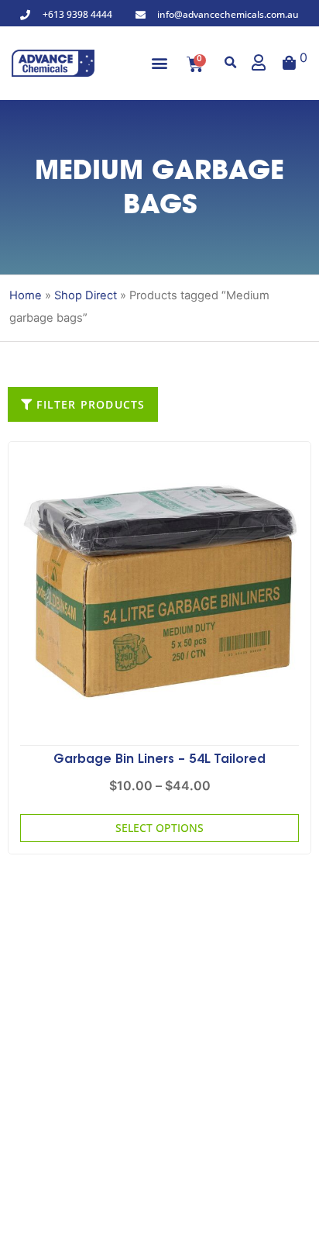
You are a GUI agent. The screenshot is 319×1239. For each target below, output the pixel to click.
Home (25, 295)
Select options (159, 827)
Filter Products (89, 404)
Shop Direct (85, 295)
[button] (160, 63)
